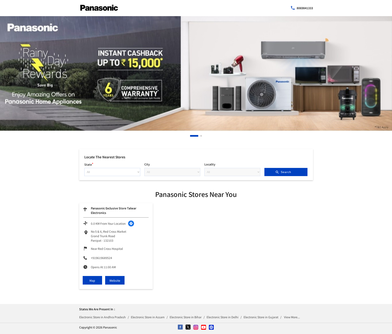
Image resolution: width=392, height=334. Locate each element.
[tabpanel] (196, 73)
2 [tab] (201, 136)
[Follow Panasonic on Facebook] (180, 327)
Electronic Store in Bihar (186, 317)
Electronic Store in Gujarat (261, 317)
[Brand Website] (211, 327)
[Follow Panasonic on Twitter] (188, 327)
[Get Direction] (131, 223)
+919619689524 (101, 258)
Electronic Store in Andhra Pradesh (102, 317)
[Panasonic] (99, 8)
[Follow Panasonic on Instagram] (196, 327)
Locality (209, 164)
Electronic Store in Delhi (222, 317)
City (147, 164)
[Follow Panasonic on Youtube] (204, 327)
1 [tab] (191, 136)
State (88, 164)
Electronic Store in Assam (148, 317)
